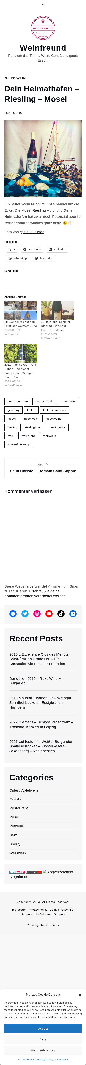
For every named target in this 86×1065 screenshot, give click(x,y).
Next (43, 468)
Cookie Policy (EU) (62, 909)
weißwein (49, 436)
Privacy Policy (44, 1059)
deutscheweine (18, 401)
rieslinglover (33, 427)
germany (14, 410)
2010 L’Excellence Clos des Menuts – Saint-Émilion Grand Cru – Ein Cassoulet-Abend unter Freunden (40, 659)
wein (11, 436)
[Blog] (58, 871)
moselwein (30, 418)
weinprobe (29, 436)
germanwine (68, 401)
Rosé (13, 817)
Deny (43, 1039)
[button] (80, 995)
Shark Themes (49, 925)
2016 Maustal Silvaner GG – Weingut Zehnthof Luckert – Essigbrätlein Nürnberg (40, 703)
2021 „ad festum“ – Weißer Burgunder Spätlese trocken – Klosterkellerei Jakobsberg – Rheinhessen (41, 746)
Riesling (39, 210)
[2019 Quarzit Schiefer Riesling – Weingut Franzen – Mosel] (57, 310)
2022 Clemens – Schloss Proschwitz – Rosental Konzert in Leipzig (41, 724)
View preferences (43, 1050)
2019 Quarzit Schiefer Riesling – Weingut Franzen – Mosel (55, 326)
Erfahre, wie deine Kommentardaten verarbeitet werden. (35, 593)
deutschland (44, 401)
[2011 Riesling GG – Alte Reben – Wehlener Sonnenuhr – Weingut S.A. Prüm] (20, 353)
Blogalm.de (18, 876)
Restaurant (18, 808)
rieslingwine (57, 427)
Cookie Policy (26, 1059)
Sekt (13, 835)
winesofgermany (19, 444)
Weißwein (15, 78)
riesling (12, 427)
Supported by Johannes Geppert (43, 914)
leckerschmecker (54, 410)
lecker (31, 410)
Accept (43, 1029)
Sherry (15, 844)
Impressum (61, 1059)
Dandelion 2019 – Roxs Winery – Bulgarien (36, 680)
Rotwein (16, 826)
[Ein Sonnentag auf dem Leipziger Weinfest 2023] (20, 310)
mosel (12, 418)
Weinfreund (43, 48)
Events (15, 799)
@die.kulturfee (32, 232)
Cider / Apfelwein (23, 790)
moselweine (54, 418)
